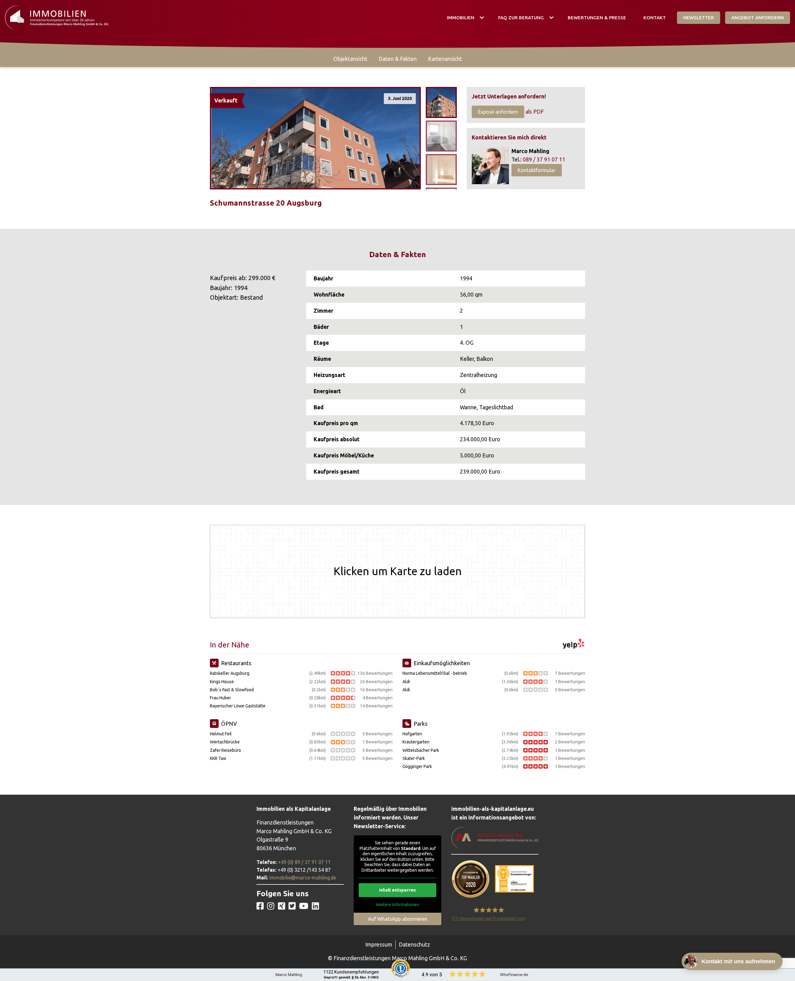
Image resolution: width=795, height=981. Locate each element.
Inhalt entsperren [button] (397, 890)
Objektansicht (350, 59)
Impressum (378, 944)
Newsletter (698, 17)
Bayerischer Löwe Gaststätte (238, 705)
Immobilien (460, 17)
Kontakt (654, 17)
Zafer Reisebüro (225, 750)
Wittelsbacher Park (420, 750)
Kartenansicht (445, 59)
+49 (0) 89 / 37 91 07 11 (304, 862)
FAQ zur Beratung (521, 17)
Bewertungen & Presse (597, 17)
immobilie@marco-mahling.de (302, 877)
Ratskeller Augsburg (229, 673)
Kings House (222, 681)
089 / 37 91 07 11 (544, 159)
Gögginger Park (417, 766)
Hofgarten (412, 733)
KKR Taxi (218, 758)
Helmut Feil (221, 733)
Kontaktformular (537, 170)
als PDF (534, 112)
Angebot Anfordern (757, 17)
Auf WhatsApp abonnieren (397, 919)
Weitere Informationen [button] (397, 904)
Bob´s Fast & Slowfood (232, 689)
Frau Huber (220, 697)
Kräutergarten (415, 741)
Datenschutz (414, 944)
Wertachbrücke (225, 741)
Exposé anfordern (498, 112)
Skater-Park (413, 758)
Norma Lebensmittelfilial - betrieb (434, 673)
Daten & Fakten (398, 59)
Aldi (406, 681)
